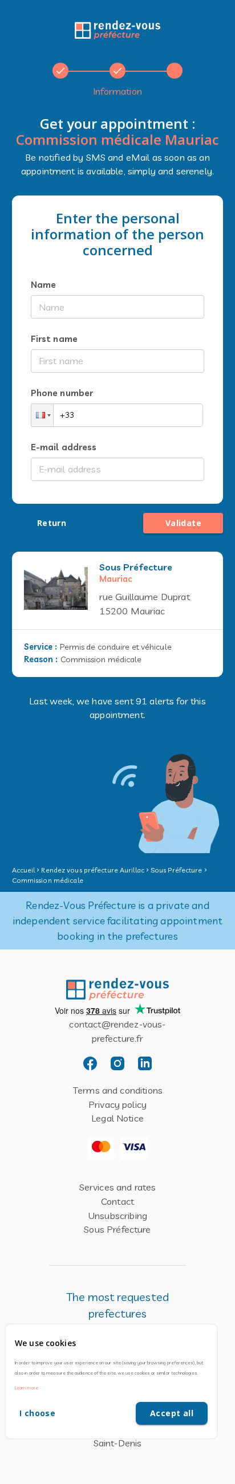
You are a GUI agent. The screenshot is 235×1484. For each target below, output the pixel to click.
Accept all (171, 1413)
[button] (42, 415)
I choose (37, 1413)
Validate (183, 522)
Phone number (62, 392)
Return (51, 522)
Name (43, 284)
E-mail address (64, 446)
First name (54, 338)
